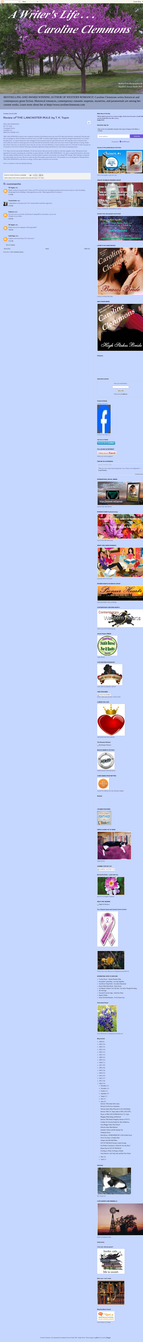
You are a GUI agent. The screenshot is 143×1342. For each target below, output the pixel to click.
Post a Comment (10, 245)
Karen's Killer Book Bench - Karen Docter (110, 986)
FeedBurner (124, 394)
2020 (100, 1057)
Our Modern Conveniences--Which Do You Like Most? (115, 1145)
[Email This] (34, 175)
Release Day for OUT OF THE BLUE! (111, 1148)
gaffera (97, 1337)
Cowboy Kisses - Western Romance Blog (110, 979)
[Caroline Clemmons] (104, 433)
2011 (100, 1081)
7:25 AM (10, 241)
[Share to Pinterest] (42, 175)
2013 (100, 1075)
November (104, 1088)
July (102, 1099)
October (103, 1091)
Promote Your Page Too (103, 434)
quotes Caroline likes (105, 464)
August (103, 1096)
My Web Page (102, 990)
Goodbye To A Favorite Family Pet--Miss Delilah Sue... (115, 1122)
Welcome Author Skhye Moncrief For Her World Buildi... (116, 1109)
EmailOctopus (125, 141)
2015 (100, 1070)
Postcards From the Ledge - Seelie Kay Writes (111, 993)
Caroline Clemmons (102, 403)
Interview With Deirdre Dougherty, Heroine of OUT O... (116, 1119)
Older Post (87, 249)
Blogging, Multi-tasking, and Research (111, 1117)
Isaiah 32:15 (100, 120)
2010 (100, 1083)
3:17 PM (10, 194)
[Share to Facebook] (40, 175)
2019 (100, 1060)
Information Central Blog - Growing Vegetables (111, 981)
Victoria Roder (12, 200)
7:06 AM (10, 230)
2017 (100, 1065)
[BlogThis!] (36, 175)
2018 (100, 1062)
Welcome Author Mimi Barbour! (109, 1127)
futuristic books (24, 177)
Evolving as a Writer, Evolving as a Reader (112, 1151)
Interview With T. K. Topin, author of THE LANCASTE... (116, 1111)
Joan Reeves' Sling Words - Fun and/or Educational (112, 984)
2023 (100, 1049)
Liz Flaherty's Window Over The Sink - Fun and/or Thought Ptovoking (118, 988)
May (102, 1157)
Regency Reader (103, 995)
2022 (100, 1052)
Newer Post (7, 249)
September (104, 1093)
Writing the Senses (105, 1132)
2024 (100, 1047)
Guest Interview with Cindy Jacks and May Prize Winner (116, 1153)
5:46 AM (10, 219)
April (102, 1159)
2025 (100, 1044)
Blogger (108, 1337)
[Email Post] (30, 175)
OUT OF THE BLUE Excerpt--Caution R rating (113, 1143)
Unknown (11, 212)
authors (10, 177)
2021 (100, 1055)
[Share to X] (38, 175)
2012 (100, 1078)
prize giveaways (33, 177)
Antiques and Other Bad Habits (109, 1140)
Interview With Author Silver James (110, 1104)
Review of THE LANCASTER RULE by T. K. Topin (115, 1114)
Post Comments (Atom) (17, 252)
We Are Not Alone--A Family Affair (110, 1138)
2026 (100, 1041)
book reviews (16, 177)
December (103, 1086)
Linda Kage (11, 236)
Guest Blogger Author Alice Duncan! (110, 1124)
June (102, 1101)
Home (47, 249)
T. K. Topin (41, 177)
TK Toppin (11, 187)
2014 (100, 1073)
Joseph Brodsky (102, 470)
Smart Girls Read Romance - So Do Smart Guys (112, 997)
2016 (100, 1068)
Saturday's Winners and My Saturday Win (112, 1130)
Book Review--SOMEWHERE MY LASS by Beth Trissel (116, 1135)
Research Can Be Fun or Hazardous (110, 1106)
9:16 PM (10, 206)
